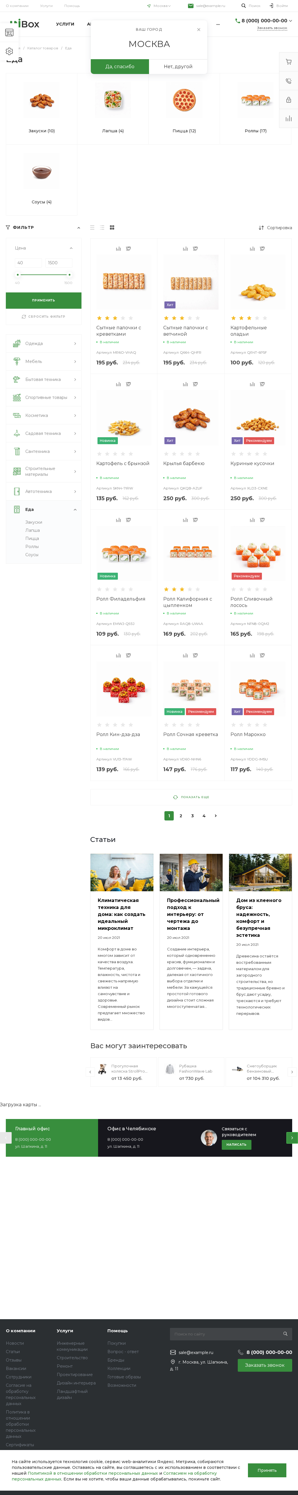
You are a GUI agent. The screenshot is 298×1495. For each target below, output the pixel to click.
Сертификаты (20, 1444)
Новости (15, 1343)
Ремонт (65, 1366)
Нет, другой (178, 66)
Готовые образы (124, 1377)
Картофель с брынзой (123, 463)
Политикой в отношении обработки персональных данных (93, 1473)
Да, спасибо (119, 66)
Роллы (32, 546)
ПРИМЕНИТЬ (43, 300)
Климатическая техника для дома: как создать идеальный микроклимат (122, 914)
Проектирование (75, 1374)
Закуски (33, 522)
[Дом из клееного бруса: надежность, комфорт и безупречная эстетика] (260, 873)
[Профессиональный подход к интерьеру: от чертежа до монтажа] (191, 873)
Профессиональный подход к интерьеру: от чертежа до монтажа (193, 914)
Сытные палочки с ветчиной (185, 331)
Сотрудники (18, 1377)
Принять (267, 1470)
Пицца (32, 538)
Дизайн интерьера (76, 1383)
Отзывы (14, 1360)
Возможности (121, 1385)
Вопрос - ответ (123, 1351)
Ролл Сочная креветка (190, 734)
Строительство (72, 1357)
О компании (17, 5)
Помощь (72, 5)
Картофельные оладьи (248, 331)
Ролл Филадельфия (121, 599)
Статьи (13, 1351)
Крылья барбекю (184, 463)
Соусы (31, 554)
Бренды (115, 1360)
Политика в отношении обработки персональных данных (21, 1424)
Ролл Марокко (248, 734)
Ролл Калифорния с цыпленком (187, 602)
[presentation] (90, 1072)
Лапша (32, 530)
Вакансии (16, 1368)
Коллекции (118, 1368)
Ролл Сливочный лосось (251, 602)
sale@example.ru (210, 5)
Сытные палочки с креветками (118, 331)
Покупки (116, 1343)
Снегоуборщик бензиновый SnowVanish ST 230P (266, 1071)
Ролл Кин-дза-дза (118, 734)
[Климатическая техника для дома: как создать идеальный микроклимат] (122, 873)
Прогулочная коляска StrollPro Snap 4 (128, 1071)
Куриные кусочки (252, 463)
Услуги (46, 5)
